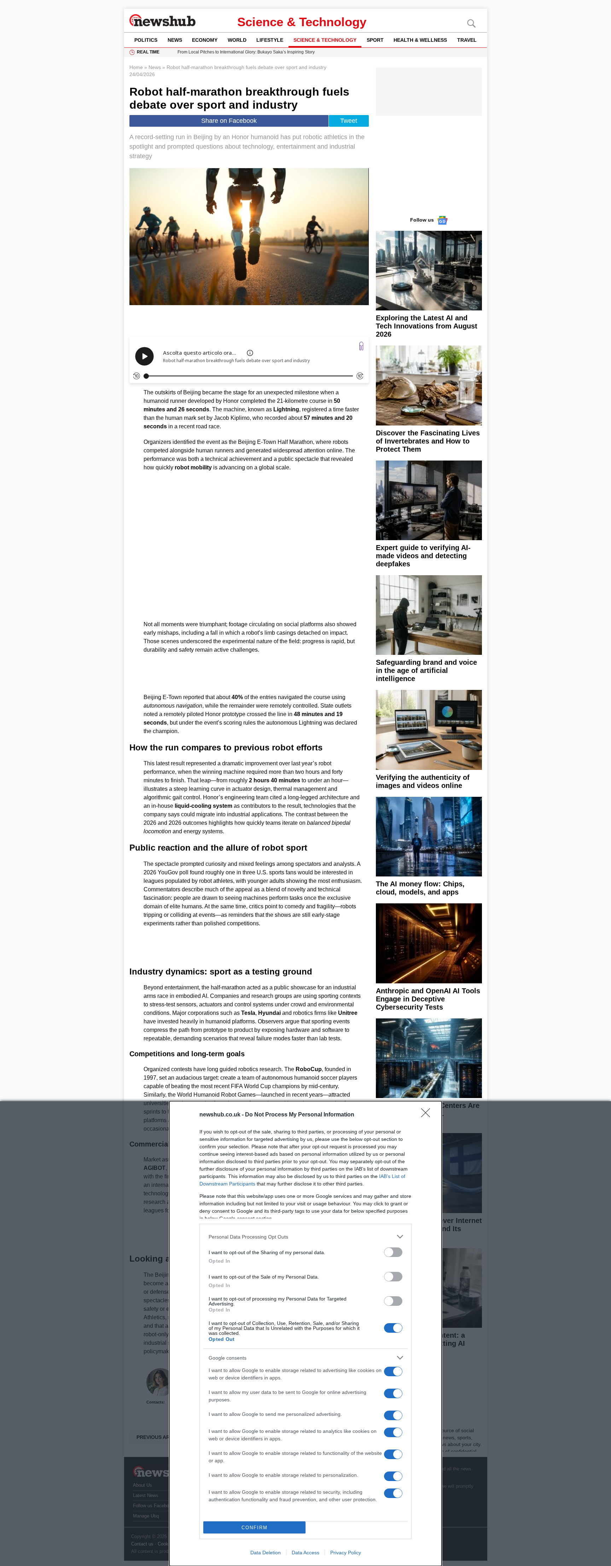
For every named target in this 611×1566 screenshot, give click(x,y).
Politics (145, 40)
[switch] (393, 1252)
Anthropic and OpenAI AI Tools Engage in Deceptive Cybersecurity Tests (428, 999)
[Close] (428, 1115)
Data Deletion (265, 1552)
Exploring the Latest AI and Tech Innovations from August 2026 (426, 326)
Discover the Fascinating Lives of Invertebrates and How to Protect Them (428, 441)
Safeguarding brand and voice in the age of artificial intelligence (426, 670)
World (237, 40)
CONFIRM (255, 1527)
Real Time (148, 52)
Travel (467, 40)
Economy (204, 40)
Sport (375, 40)
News (175, 40)
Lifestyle (269, 40)
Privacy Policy (345, 1552)
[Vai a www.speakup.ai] (361, 346)
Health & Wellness (420, 40)
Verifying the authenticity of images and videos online (423, 781)
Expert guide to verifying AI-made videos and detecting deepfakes (423, 556)
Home (136, 67)
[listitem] (305, 1236)
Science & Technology (301, 22)
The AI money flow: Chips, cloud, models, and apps (420, 888)
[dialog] (305, 1333)
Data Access (305, 1552)
